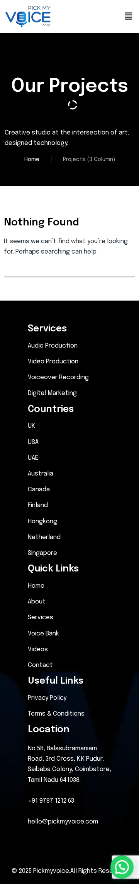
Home (31, 159)
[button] (128, 16)
